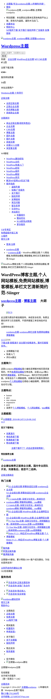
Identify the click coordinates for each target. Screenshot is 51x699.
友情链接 (16, 199)
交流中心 (16, 209)
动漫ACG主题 (12, 145)
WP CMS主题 (41, 59)
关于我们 (22, 30)
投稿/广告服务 (18, 190)
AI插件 (4, 236)
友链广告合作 (23, 586)
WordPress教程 (12, 174)
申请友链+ (11, 632)
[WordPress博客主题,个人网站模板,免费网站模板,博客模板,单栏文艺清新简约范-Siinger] (18, 419)
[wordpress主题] (9, 312)
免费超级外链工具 (9, 233)
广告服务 (40, 30)
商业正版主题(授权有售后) (18, 123)
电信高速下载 (12, 437)
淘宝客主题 (11, 148)
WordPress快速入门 (15, 165)
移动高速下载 (12, 443)
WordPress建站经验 (15, 159)
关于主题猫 (11, 640)
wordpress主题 (12, 249)
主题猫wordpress (28, 687)
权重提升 (21, 215)
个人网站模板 (16, 381)
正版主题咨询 (23, 582)
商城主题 (10, 142)
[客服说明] (10, 599)
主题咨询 (5, 684)
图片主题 (10, 139)
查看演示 (14, 343)
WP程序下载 (12, 30)
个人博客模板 (19, 408)
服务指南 (10, 184)
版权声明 (31, 30)
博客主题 (10, 133)
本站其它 (16, 212)
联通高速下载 (12, 440)
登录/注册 (10, 244)
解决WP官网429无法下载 (17, 181)
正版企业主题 (12, 106)
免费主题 (10, 617)
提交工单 (5, 239)
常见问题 (16, 202)
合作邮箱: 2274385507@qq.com (15, 696)
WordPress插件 (12, 171)
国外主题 (10, 136)
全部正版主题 (12, 103)
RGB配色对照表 (24, 221)
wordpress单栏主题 (27, 332)
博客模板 (10, 335)
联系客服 (10, 651)
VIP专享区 (6, 230)
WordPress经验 (12, 168)
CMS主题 (10, 129)
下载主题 (5, 343)
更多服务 (21, 224)
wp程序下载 (11, 620)
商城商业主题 (12, 113)
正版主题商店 (7, 475)
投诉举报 (21, 594)
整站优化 (21, 218)
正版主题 (5, 98)
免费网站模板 (43, 332)
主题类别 (5, 118)
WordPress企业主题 (25, 59)
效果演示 (10, 433)
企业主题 (12, 59)
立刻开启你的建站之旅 (11, 568)
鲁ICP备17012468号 (10, 693)
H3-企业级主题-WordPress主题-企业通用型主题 (27, 518)
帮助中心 (10, 27)
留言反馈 (16, 206)
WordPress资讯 (12, 177)
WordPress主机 (12, 162)
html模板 (46, 408)
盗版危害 (16, 187)
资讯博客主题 (12, 110)
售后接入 (21, 591)
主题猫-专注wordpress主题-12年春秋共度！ (25, 4)
